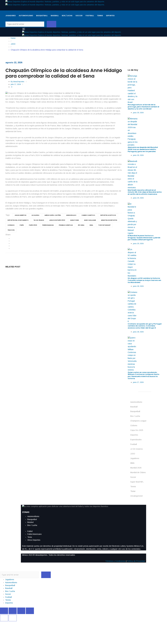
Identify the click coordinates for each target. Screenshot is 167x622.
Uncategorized (136, 496)
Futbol (29, 531)
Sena (91, 225)
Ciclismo (133, 425)
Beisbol (30, 522)
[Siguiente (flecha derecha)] (13, 618)
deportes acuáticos (108, 215)
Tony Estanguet (104, 225)
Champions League (138, 421)
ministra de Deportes (109, 220)
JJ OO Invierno (136, 449)
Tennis (133, 486)
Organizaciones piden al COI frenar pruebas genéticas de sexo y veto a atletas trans (51, 283)
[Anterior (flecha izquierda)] (4, 618)
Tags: (7, 215)
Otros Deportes (33, 540)
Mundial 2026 (135, 468)
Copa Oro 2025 (136, 430)
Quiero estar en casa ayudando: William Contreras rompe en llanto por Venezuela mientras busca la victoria (143, 375)
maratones (74, 220)
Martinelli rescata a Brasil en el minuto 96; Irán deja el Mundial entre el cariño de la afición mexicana (145, 192)
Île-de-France (39, 220)
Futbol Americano (34, 534)
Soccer (133, 477)
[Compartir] (21, 611)
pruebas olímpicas (66, 225)
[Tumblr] (11, 246)
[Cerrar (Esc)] (30, 611)
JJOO (132, 454)
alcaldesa (35, 215)
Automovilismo (136, 402)
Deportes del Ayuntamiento (18, 220)
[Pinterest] (11, 248)
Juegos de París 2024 (57, 220)
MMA (132, 463)
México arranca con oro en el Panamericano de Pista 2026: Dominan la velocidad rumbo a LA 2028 (58, 332)
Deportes (134, 435)
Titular (133, 491)
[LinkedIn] (11, 243)
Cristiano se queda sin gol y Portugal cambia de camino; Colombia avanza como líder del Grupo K (145, 326)
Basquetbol (32, 519)
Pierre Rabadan (48, 225)
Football (133, 444)
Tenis (29, 537)
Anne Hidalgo (71, 215)
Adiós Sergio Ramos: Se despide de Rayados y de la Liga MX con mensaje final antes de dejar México (59, 356)
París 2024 (33, 225)
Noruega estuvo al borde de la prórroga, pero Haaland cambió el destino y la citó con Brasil (143, 106)
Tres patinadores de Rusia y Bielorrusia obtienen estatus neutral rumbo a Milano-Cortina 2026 (56, 379)
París (22, 225)
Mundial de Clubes (138, 472)
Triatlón (11, 230)
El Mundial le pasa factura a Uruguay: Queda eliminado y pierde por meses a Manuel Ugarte (144, 237)
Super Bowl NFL (137, 482)
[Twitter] (11, 241)
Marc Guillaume (90, 220)
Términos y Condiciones (115, 561)
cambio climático (88, 215)
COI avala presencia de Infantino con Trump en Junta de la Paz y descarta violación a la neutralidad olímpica (59, 308)
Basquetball (135, 411)
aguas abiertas (20, 215)
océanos (11, 225)
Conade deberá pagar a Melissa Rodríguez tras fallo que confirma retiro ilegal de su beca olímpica (58, 403)
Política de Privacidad (136, 561)
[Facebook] (11, 238)
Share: (8, 235)
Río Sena (81, 225)
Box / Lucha (135, 416)
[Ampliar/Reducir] (4, 611)
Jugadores (134, 458)
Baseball (134, 407)
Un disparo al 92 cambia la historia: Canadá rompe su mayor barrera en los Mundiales (144, 280)
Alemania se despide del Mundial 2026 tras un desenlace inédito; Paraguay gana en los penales (143, 149)
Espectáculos (136, 440)
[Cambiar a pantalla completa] (13, 611)
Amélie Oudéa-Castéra (52, 215)
